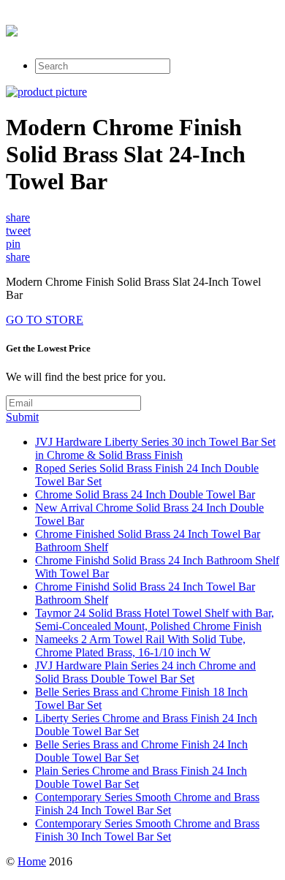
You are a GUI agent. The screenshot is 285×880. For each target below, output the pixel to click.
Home (32, 861)
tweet (18, 230)
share (18, 217)
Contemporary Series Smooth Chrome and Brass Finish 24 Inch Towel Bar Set (147, 803)
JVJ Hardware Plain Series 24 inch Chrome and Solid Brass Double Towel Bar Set (145, 672)
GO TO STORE (44, 320)
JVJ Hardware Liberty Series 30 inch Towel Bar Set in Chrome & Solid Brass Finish (155, 448)
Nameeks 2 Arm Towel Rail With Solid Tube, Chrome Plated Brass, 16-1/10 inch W (140, 646)
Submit (22, 417)
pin (13, 244)
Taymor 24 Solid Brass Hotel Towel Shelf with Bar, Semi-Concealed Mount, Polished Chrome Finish (154, 619)
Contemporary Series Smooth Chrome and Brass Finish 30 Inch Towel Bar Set (147, 830)
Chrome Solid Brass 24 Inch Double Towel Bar (145, 494)
